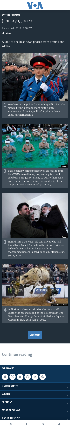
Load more (35, 335)
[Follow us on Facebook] (5, 377)
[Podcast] (42, 377)
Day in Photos (11, 15)
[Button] (6, 34)
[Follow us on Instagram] (27, 377)
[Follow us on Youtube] (20, 377)
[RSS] (35, 377)
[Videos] (27, 424)
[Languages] (43, 424)
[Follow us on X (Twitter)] (12, 377)
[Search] (59, 424)
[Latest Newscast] (11, 424)
